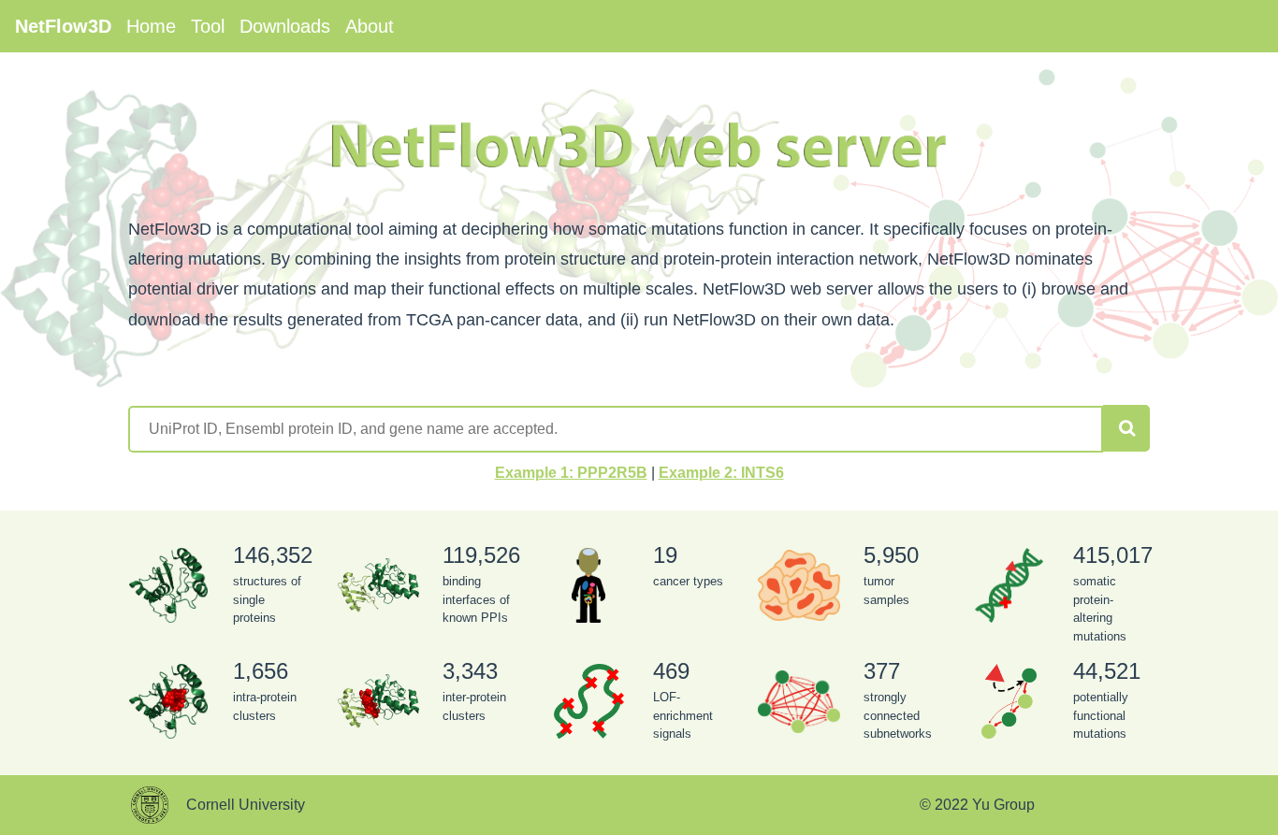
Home (151, 26)
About (369, 26)
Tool (208, 26)
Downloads (285, 26)
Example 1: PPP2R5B (571, 473)
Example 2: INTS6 (721, 473)
